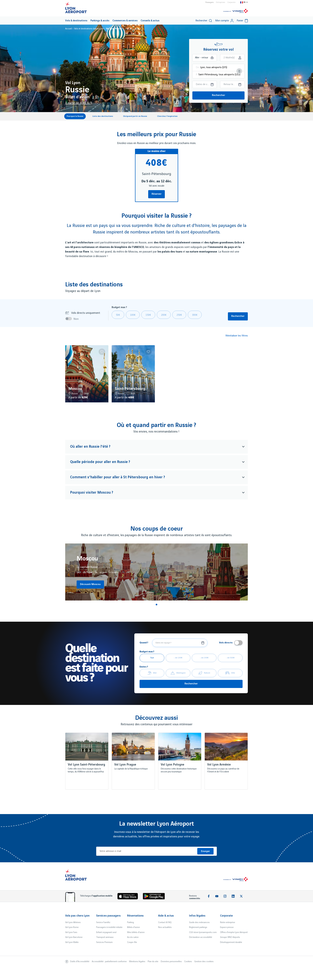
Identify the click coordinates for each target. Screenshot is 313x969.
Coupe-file (132, 942)
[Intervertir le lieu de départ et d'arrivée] (239, 71)
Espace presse (227, 927)
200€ (163, 315)
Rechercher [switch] (201, 20)
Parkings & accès (99, 20)
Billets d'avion (133, 927)
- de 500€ (230, 658)
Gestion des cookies (204, 961)
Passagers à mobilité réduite (109, 927)
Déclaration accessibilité (200, 937)
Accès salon (133, 937)
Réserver (156, 194)
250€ (179, 315)
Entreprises (220, 2)
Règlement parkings (198, 927)
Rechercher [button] (237, 316)
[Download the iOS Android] (155, 897)
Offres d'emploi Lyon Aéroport (234, 932)
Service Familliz (103, 922)
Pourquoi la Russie (75, 116)
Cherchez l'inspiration (167, 116)
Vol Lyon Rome (72, 927)
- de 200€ (204, 658)
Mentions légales (137, 961)
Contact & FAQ (164, 922)
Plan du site (153, 961)
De (197, 67)
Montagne (181, 673)
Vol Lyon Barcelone (73, 937)
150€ (148, 315)
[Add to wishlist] (102, 351)
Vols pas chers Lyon (77, 915)
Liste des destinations (102, 116)
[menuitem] (76, 20)
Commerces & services (124, 20)
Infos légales (197, 915)
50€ (118, 315)
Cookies (188, 961)
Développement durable (231, 942)
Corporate (231, 2)
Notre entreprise (227, 922)
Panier (240, 20)
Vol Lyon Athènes (73, 922)
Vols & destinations (76, 20)
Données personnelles (171, 961)
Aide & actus (166, 915)
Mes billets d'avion (136, 932)
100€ (132, 315)
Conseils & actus (150, 20)
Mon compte (222, 20)
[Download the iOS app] (129, 897)
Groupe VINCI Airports (230, 937)
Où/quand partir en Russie (135, 116)
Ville (233, 673)
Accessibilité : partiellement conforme (109, 961)
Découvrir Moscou (90, 584)
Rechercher (218, 95)
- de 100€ (178, 658)
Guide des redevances (199, 922)
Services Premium (104, 942)
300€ (194, 315)
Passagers (209, 2)
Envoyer (205, 851)
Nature (207, 673)
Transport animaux (104, 937)
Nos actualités (165, 927)
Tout (152, 658)
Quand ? (144, 642)
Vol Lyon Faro (71, 932)
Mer (155, 673)
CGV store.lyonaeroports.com (203, 932)
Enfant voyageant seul (106, 932)
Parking (130, 922)
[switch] (69, 318)
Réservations (135, 915)
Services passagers (108, 915)
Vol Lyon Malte (72, 942)
